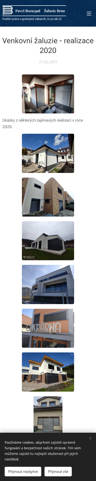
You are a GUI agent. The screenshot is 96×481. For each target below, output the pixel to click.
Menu (89, 13)
